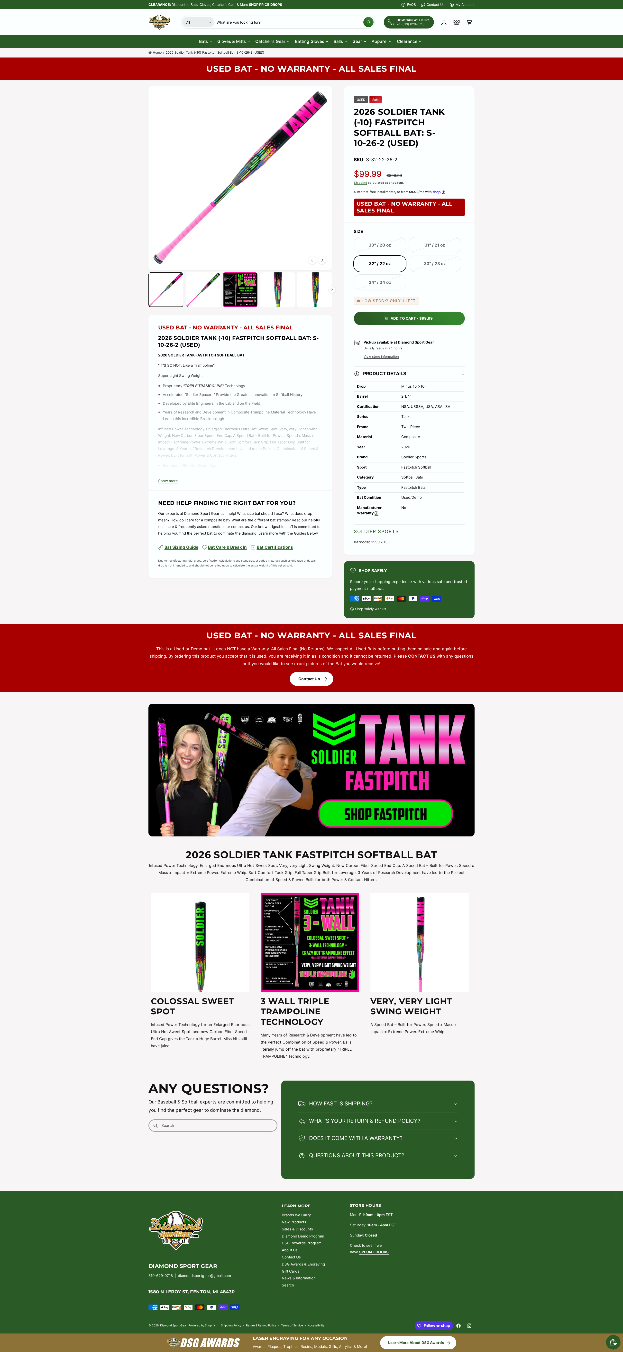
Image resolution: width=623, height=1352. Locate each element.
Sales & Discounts (297, 1229)
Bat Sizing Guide (181, 547)
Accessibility (316, 1325)
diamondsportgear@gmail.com (204, 1275)
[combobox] (295, 22)
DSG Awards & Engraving (303, 1264)
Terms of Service (292, 1325)
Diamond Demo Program (303, 1236)
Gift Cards (290, 1271)
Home (157, 52)
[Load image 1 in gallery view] (165, 289)
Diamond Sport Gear (173, 1325)
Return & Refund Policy (261, 1325)
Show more (168, 481)
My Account (465, 4)
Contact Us (435, 4)
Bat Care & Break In (227, 547)
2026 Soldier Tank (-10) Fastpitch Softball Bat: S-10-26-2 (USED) (215, 52)
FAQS (411, 4)
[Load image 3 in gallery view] (240, 289)
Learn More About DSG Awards (416, 1342)
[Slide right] (322, 260)
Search (288, 1285)
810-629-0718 (160, 1275)
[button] (469, 22)
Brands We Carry (296, 1215)
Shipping (360, 182)
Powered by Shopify (201, 1325)
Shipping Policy (231, 1325)
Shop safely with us (370, 609)
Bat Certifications (275, 547)
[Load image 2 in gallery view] (203, 289)
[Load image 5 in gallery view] (314, 289)
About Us (290, 1250)
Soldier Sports (376, 531)
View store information (381, 356)
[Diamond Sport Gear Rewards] (456, 22)
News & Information (299, 1278)
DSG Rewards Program (301, 1243)
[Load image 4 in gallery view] (277, 289)
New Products (294, 1222)
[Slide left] (312, 260)
